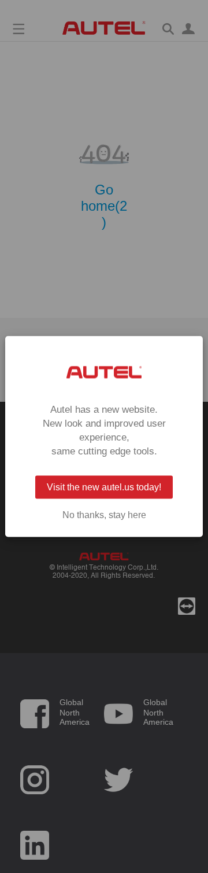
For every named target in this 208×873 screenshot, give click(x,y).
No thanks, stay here (104, 515)
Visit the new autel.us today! (104, 487)
